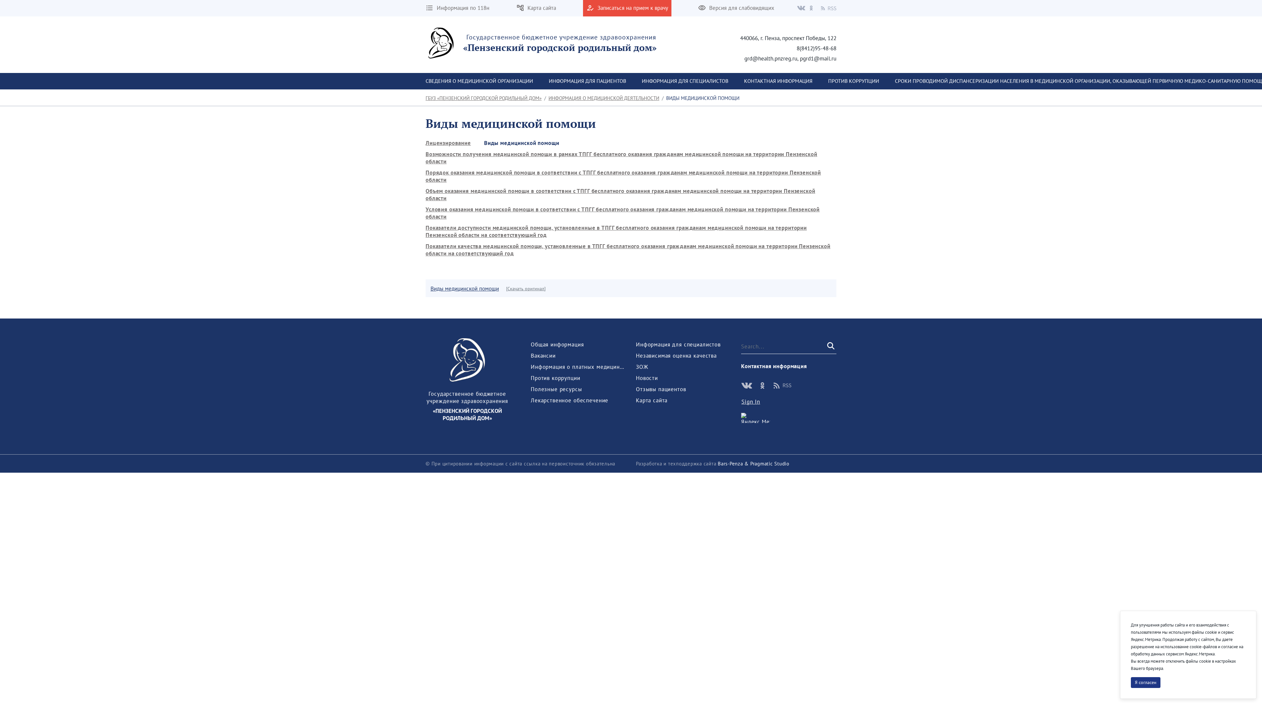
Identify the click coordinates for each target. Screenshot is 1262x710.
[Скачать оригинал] (526, 289)
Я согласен (1146, 682)
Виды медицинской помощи (465, 288)
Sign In (750, 401)
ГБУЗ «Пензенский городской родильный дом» (484, 98)
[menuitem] (479, 81)
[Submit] (830, 346)
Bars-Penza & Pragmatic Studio (753, 464)
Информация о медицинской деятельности (604, 98)
